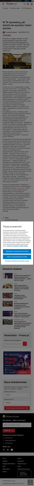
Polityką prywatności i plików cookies (17, 246)
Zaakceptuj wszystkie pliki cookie (17, 251)
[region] (17, 243)
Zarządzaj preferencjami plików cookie (17, 261)
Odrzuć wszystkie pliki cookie (17, 257)
